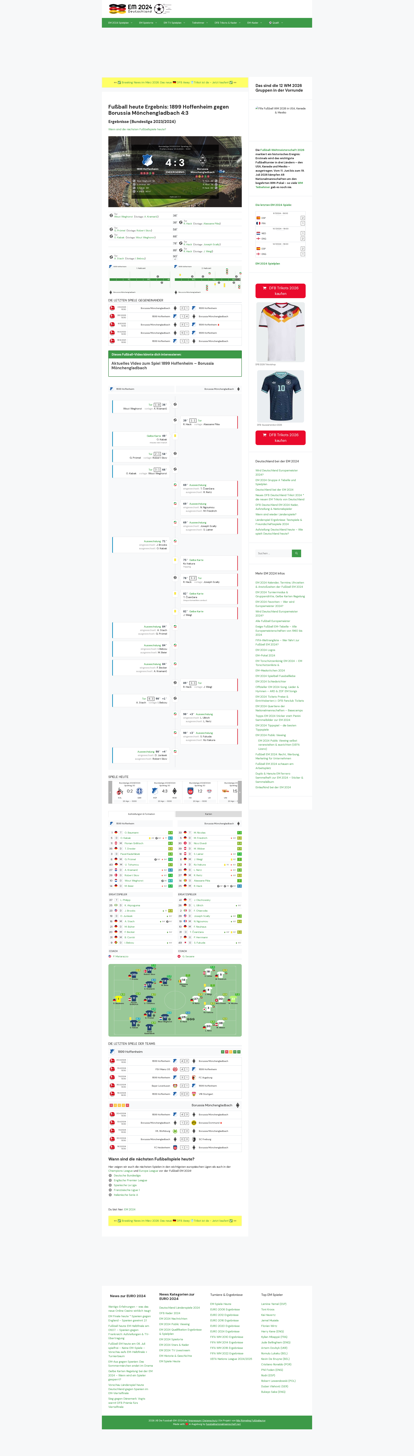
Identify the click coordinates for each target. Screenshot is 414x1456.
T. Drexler (130, 848)
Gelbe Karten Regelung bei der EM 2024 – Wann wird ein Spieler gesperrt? (130, 1375)
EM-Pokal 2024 (265, 655)
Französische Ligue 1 (127, 1190)
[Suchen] (296, 553)
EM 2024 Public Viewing (271, 735)
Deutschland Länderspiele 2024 (179, 1307)
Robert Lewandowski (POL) (278, 1381)
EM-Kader (252, 22)
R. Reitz (198, 875)
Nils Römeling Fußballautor (251, 1420)
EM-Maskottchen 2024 (270, 670)
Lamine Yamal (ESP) (273, 1304)
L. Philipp (125, 900)
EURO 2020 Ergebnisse (225, 1326)
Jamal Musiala (269, 1320)
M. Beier (129, 886)
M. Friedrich (200, 838)
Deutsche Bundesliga (127, 1175)
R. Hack (188, 223)
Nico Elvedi (200, 843)
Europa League (148, 1171)
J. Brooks (130, 910)
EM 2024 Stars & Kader (174, 1345)
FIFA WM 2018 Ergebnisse (226, 1348)
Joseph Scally (211, 244)
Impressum (195, 1420)
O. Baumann (132, 832)
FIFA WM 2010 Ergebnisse (226, 1337)
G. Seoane (188, 956)
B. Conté (130, 937)
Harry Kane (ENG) (272, 1331)
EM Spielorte (146, 22)
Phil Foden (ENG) (272, 1370)
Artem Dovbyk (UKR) (274, 1348)
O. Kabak (119, 237)
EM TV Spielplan (172, 22)
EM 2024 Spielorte (171, 1339)
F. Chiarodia (200, 910)
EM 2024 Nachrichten (173, 1318)
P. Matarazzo (120, 956)
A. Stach (119, 258)
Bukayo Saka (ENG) (273, 1392)
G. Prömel (120, 230)
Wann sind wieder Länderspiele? (276, 514)
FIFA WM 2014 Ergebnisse (226, 1342)
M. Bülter (130, 926)
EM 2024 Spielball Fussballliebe (275, 676)
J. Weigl (207, 251)
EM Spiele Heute (169, 1361)
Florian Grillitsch (134, 843)
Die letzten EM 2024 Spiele (273, 205)
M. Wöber (199, 848)
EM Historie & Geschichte (175, 1356)
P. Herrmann (201, 937)
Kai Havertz (268, 1315)
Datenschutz (210, 1420)
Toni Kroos (267, 1309)
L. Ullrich (198, 905)
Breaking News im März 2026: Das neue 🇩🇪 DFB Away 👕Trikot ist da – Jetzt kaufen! (175, 82)
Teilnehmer (198, 22)
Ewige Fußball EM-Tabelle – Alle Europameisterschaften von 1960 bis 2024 (279, 631)
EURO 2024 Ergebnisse (225, 1331)
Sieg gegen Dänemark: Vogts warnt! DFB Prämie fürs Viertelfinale (126, 1403)
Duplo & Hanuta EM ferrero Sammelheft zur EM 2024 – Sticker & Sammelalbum (279, 778)
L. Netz (198, 870)
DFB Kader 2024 (169, 1313)
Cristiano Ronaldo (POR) (276, 1364)
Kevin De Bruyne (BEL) (275, 1359)
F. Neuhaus (200, 926)
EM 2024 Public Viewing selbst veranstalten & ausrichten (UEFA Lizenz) (279, 745)
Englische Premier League (130, 1180)
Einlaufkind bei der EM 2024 (273, 787)
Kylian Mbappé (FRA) (274, 1337)
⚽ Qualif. (274, 22)
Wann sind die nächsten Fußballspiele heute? (137, 129)
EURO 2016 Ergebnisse (224, 1320)
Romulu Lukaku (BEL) (274, 1353)
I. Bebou (140, 258)
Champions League (120, 1171)
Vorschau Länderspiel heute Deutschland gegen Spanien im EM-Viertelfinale (128, 1389)
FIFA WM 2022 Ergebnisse (226, 1353)
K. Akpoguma (132, 905)
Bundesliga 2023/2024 (169, 146)
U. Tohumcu (132, 864)
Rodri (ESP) (268, 1375)
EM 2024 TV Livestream (174, 1350)
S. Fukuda (199, 942)
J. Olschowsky (202, 900)
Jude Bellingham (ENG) (275, 1342)
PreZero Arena (166, 149)
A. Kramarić (151, 216)
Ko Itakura (200, 864)
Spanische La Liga (125, 1185)
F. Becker (130, 932)
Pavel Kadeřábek (130, 854)
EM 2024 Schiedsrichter (271, 681)
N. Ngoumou (201, 921)
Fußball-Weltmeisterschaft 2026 (282, 150)
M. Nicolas (200, 832)
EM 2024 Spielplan (118, 22)
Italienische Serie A (126, 1195)
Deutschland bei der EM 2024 (275, 489)
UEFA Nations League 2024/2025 (231, 1359)
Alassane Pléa (211, 223)
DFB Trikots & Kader (226, 22)
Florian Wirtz (269, 1326)
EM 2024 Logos (265, 650)
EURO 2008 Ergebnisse (225, 1309)
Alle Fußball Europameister (273, 621)
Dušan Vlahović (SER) (274, 1386)
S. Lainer (199, 854)
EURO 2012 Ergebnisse (224, 1315)
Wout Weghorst (124, 216)
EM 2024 (130, 1209)
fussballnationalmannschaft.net (223, 1424)
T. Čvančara (197, 932)
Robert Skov (144, 230)
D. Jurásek (126, 916)
